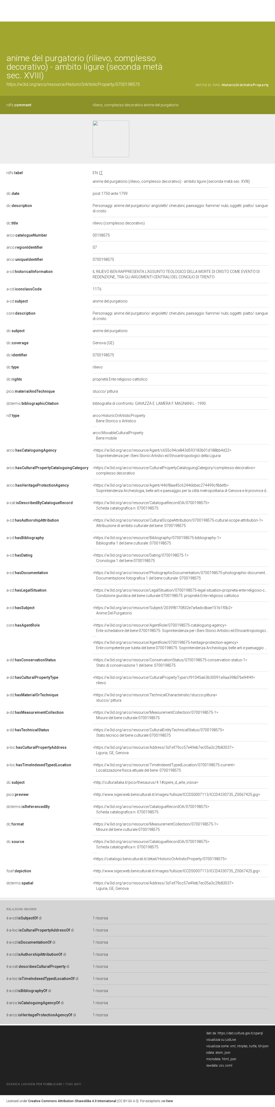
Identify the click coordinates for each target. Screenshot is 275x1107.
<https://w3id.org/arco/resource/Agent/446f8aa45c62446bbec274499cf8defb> (181, 488)
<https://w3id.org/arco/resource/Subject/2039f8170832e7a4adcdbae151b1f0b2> (163, 610)
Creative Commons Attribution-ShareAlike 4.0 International (72, 1101)
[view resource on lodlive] (266, 34)
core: (20, 313)
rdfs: (18, 105)
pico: (30, 391)
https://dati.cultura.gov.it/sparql (240, 1033)
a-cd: (29, 271)
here (169, 1101)
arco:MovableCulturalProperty (118, 435)
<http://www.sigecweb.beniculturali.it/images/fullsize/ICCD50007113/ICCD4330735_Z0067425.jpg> (176, 794)
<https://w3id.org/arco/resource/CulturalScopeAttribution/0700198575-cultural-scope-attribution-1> (178, 523)
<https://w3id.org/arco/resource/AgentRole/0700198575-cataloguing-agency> (181, 628)
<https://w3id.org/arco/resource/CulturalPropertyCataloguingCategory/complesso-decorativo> (174, 470)
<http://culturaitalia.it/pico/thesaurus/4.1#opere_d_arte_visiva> (145, 782)
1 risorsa (100, 918)
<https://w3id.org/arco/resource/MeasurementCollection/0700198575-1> (155, 715)
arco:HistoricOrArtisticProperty (119, 418)
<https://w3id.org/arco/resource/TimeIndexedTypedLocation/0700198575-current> (164, 767)
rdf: (12, 415)
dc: (12, 193)
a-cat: (39, 503)
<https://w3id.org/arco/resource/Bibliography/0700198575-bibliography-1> (157, 540)
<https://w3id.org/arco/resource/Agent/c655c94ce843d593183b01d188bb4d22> (162, 453)
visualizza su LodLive (221, 1040)
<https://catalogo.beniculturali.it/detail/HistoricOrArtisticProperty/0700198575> (160, 859)
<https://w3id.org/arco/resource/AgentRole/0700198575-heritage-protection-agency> (181, 645)
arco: (26, 235)
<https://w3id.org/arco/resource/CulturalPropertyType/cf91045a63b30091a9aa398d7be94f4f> (174, 680)
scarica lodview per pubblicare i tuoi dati (43, 1084)
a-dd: (31, 660)
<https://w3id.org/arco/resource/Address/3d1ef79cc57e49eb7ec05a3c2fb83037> (163, 750)
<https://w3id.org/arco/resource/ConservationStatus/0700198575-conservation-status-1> (170, 662)
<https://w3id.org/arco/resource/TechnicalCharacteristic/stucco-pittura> (155, 697)
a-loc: (36, 747)
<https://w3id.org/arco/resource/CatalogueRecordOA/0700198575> (151, 505)
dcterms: (32, 403)
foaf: (18, 871)
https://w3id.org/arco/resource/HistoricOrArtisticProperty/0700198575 (73, 84)
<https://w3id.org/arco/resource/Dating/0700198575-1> (141, 558)
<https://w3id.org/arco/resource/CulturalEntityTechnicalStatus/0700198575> (158, 732)
